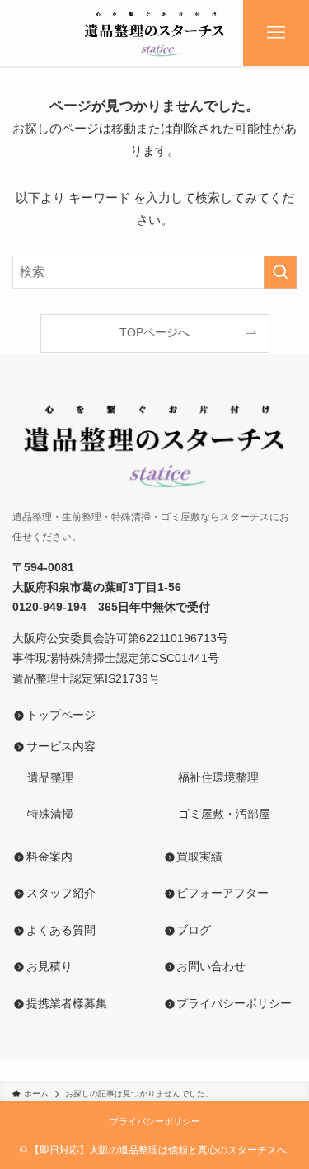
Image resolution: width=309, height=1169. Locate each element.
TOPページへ (154, 332)
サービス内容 (61, 746)
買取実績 (199, 857)
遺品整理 (42, 778)
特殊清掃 (42, 814)
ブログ (193, 930)
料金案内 (49, 857)
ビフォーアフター (222, 893)
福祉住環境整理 (211, 778)
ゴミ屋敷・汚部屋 (216, 814)
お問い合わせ (211, 966)
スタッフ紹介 (61, 893)
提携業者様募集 (66, 1004)
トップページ (61, 715)
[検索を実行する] (280, 272)
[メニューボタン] (276, 33)
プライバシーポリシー (234, 1004)
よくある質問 (61, 930)
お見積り (49, 966)
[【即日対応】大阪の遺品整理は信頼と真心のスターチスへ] (154, 33)
